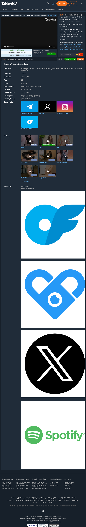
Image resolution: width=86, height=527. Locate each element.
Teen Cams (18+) (7, 482)
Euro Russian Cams (22, 485)
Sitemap (43, 502)
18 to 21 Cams (6, 483)
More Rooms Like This (25, 59)
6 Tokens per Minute (38, 482)
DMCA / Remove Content (25, 499)
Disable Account (50, 500)
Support (55, 497)
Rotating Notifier (71, 47)
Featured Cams (69, 482)
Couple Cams (68, 487)
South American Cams (22, 488)
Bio (4, 59)
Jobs (36, 502)
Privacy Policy (45, 497)
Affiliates (75, 500)
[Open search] (48, 3)
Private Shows (54, 482)
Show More (25, 181)
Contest (66, 500)
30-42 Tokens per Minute (39, 485)
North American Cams (23, 482)
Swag (50, 502)
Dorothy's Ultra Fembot (76, 49)
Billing (40, 500)
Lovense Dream (68, 44)
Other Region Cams (22, 483)
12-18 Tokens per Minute (39, 483)
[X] (43, 512)
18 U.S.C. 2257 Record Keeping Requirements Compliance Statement (43, 516)
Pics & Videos (11, 59)
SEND (81, 54)
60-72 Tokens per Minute (39, 487)
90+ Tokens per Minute (39, 488)
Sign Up (62, 3)
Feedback (39, 499)
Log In (73, 3)
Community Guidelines (67, 497)
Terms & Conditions (31, 497)
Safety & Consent (17, 497)
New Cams (53, 483)
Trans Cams (67, 488)
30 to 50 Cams (6, 487)
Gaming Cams (54, 485)
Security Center (50, 499)
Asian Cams (19, 487)
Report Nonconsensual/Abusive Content (22, 500)
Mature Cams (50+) (8, 488)
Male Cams (67, 485)
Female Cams (68, 483)
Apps (60, 500)
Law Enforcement (63, 499)
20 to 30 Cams (6, 485)
